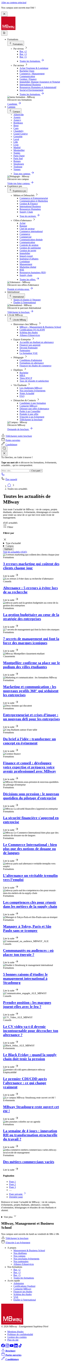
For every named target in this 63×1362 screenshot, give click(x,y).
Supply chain (26, 275)
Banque (23, 226)
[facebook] (3, 1346)
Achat (22, 223)
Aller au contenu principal (13, 2)
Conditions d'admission (31, 360)
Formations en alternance (32, 363)
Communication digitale (31, 239)
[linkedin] (16, 1346)
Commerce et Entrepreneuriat (34, 198)
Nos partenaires (20, 1261)
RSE (22, 269)
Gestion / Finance (28, 79)
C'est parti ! (36, 471)
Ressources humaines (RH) (33, 272)
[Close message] (4, 14)
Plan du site (13, 1340)
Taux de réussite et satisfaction (34, 381)
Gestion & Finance (29, 203)
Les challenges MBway (31, 388)
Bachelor (24, 372)
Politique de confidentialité (20, 1334)
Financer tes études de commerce (35, 365)
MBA (22, 375)
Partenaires (25, 350)
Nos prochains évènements (32, 390)
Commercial (25, 237)
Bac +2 (23, 51)
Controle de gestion (29, 245)
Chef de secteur (27, 228)
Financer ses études (22, 1291)
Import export (26, 256)
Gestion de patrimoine (30, 248)
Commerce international (31, 231)
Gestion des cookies (17, 1337)
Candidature (11, 444)
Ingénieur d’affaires (29, 258)
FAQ (22, 396)
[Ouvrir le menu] (4, 33)
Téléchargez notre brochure (19, 436)
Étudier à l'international (24, 302)
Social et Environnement (31, 90)
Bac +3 (23, 54)
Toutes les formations (23, 1278)
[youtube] (12, 1346)
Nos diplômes (20, 1253)
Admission (18, 1283)
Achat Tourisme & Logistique (34, 68)
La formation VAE (29, 353)
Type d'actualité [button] (13, 543)
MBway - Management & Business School (40, 327)
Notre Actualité (27, 393)
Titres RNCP (26, 378)
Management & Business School (29, 1250)
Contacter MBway (28, 406)
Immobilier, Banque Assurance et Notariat (40, 82)
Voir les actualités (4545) (15, 552)
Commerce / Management (32, 73)
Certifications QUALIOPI (32, 329)
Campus (11, 107)
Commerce (25, 234)
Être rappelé (11, 479)
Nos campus (19, 1256)
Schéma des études (29, 332)
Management (26, 264)
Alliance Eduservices (30, 335)
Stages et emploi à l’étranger (27, 299)
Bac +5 (23, 57)
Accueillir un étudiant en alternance (37, 342)
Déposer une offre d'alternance (34, 408)
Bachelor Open (27, 71)
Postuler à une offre (29, 414)
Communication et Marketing (34, 201)
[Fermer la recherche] (4, 453)
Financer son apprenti (30, 345)
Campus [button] (10, 546)
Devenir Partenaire (29, 347)
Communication (27, 76)
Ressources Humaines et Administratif (38, 87)
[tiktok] (20, 1346)
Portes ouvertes (13, 440)
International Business (30, 84)
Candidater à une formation (33, 403)
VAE (15, 1297)
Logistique (25, 261)
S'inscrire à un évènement (32, 417)
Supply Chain (26, 212)
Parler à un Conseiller (30, 411)
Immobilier (25, 253)
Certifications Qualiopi (24, 1286)
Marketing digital (28, 267)
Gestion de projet (28, 250)
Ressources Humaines (30, 209)
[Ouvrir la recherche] (4, 448)
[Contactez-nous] (3, 475)
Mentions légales (15, 1331)
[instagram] (8, 1346)
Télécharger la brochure (31, 419)
